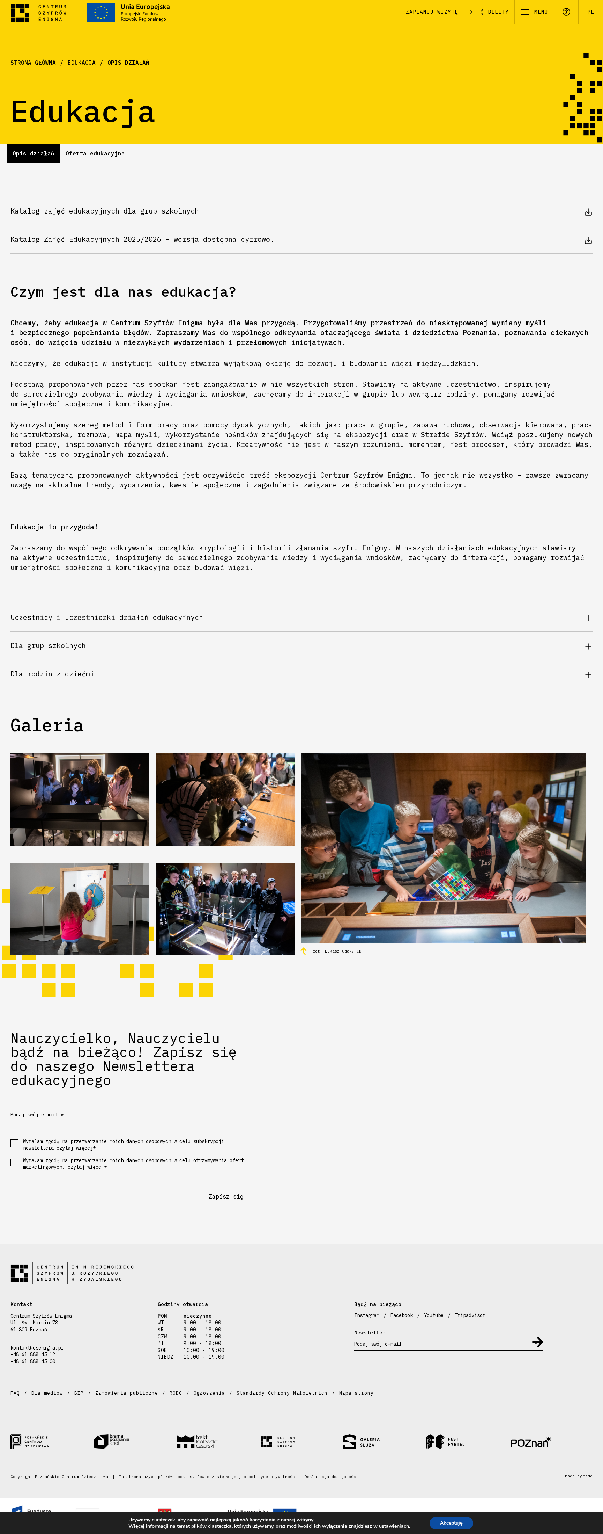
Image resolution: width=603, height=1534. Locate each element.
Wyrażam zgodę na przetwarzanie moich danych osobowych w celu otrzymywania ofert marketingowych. (133, 1164)
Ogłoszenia (209, 1393)
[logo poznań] (551, 1441)
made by (579, 1476)
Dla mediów (47, 1393)
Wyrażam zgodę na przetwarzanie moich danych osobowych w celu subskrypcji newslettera (123, 1144)
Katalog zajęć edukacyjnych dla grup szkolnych (104, 211)
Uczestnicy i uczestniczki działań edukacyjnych (106, 617)
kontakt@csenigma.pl (37, 1348)
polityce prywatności (272, 1476)
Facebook (401, 1315)
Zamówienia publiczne (126, 1393)
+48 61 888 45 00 (32, 1361)
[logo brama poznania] (135, 1441)
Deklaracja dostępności (331, 1476)
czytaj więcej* (76, 1148)
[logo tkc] (218, 1441)
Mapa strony (356, 1393)
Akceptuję (451, 1523)
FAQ (15, 1393)
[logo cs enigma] (301, 1441)
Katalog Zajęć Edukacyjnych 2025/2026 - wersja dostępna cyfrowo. (142, 239)
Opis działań (128, 62)
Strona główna (33, 62)
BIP (79, 1393)
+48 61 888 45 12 (32, 1354)
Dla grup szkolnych (48, 645)
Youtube (434, 1315)
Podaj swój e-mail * (37, 1114)
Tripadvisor (470, 1315)
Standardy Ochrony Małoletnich (282, 1393)
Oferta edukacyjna (95, 153)
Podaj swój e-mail (378, 1343)
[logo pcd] (52, 1441)
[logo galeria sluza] (384, 1441)
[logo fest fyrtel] (467, 1441)
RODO (176, 1393)
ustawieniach (394, 1526)
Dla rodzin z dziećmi (52, 674)
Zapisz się (226, 1196)
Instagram (366, 1315)
